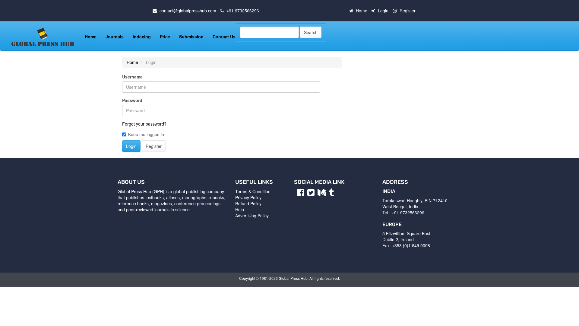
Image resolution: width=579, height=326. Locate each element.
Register (408, 11)
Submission (191, 37)
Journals (115, 37)
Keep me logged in (146, 134)
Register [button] (154, 146)
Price (165, 37)
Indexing (142, 37)
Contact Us (224, 37)
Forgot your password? (144, 124)
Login (383, 11)
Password (132, 100)
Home (361, 11)
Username (132, 77)
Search (311, 32)
